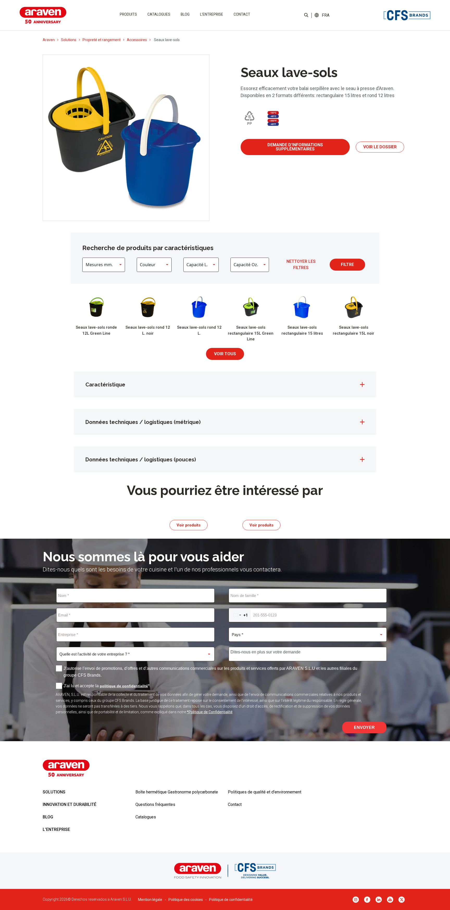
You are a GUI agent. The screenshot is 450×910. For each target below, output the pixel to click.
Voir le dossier (380, 146)
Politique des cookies (185, 900)
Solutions (68, 40)
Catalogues (158, 14)
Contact (242, 14)
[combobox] (240, 615)
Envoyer (364, 727)
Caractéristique (105, 384)
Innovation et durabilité (69, 804)
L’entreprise (211, 14)
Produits (128, 14)
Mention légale (150, 900)
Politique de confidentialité (231, 900)
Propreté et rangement (102, 40)
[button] (326, 15)
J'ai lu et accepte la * (106, 686)
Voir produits (189, 525)
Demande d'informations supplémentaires (295, 146)
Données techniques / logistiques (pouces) (140, 459)
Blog (185, 14)
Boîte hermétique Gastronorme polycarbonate (176, 792)
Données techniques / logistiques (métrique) (143, 422)
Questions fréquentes (155, 804)
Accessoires (137, 40)
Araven (49, 40)
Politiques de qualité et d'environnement (264, 792)
